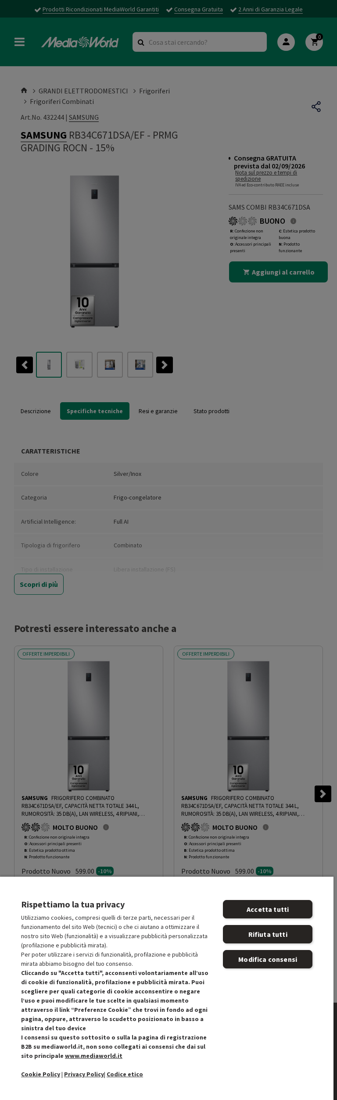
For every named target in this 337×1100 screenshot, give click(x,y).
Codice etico (125, 1074)
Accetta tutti (268, 909)
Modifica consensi (267, 959)
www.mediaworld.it (93, 1056)
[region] (166, 988)
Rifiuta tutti (267, 934)
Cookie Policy (40, 1074)
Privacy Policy (84, 1074)
